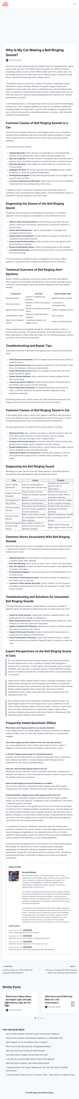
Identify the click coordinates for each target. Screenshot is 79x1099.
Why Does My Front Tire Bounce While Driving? (25, 1051)
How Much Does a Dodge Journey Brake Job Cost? (27, 1055)
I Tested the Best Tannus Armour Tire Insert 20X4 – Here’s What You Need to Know (40, 1075)
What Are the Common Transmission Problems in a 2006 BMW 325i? (34, 1038)
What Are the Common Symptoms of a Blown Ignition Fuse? (30, 938)
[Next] (73, 1004)
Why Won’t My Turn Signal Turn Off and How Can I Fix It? (29, 944)
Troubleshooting (27, 930)
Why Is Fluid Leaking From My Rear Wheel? (24, 932)
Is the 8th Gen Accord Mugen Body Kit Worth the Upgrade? (30, 1059)
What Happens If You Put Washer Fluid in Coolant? (27, 1042)
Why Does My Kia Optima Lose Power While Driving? (27, 1063)
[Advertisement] (39, 23)
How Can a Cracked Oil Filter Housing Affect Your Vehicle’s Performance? (61, 970)
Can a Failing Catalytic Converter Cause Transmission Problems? (33, 1034)
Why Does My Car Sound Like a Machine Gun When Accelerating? (32, 949)
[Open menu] (75, 4)
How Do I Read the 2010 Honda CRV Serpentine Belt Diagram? (17, 970)
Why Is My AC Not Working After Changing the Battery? (28, 1046)
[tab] (35, 1018)
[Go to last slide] (6, 1004)
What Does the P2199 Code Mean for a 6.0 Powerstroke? (59, 999)
